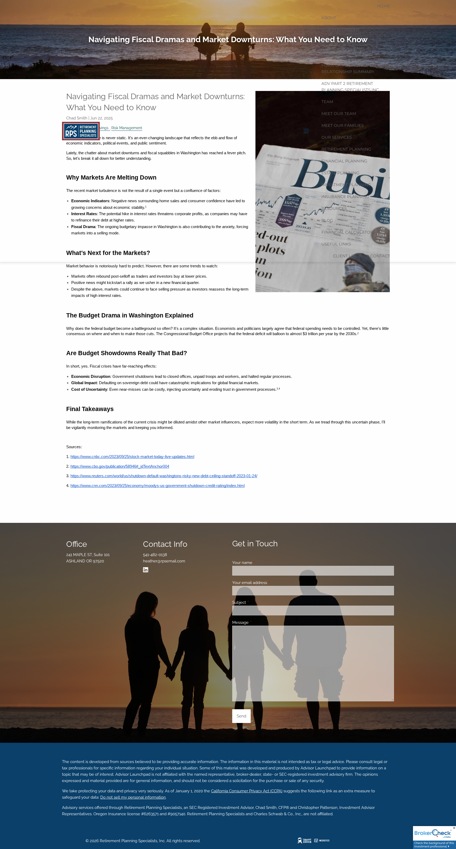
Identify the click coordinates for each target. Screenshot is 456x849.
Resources (334, 208)
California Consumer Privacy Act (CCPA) (246, 791)
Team (327, 101)
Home (383, 5)
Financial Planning (344, 160)
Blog (327, 220)
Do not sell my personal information (133, 797)
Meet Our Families (342, 125)
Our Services (336, 137)
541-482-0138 (155, 554)
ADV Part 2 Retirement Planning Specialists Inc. (350, 86)
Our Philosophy (340, 29)
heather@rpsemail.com (164, 561)
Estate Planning (340, 172)
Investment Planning (346, 184)
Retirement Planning (346, 149)
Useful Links (336, 244)
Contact (380, 255)
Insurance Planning (345, 196)
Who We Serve (338, 53)
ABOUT (328, 17)
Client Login (347, 255)
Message (259, 622)
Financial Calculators (348, 232)
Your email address (268, 582)
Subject (258, 602)
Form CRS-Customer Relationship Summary (347, 68)
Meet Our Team (338, 113)
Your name (261, 562)
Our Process (336, 41)
